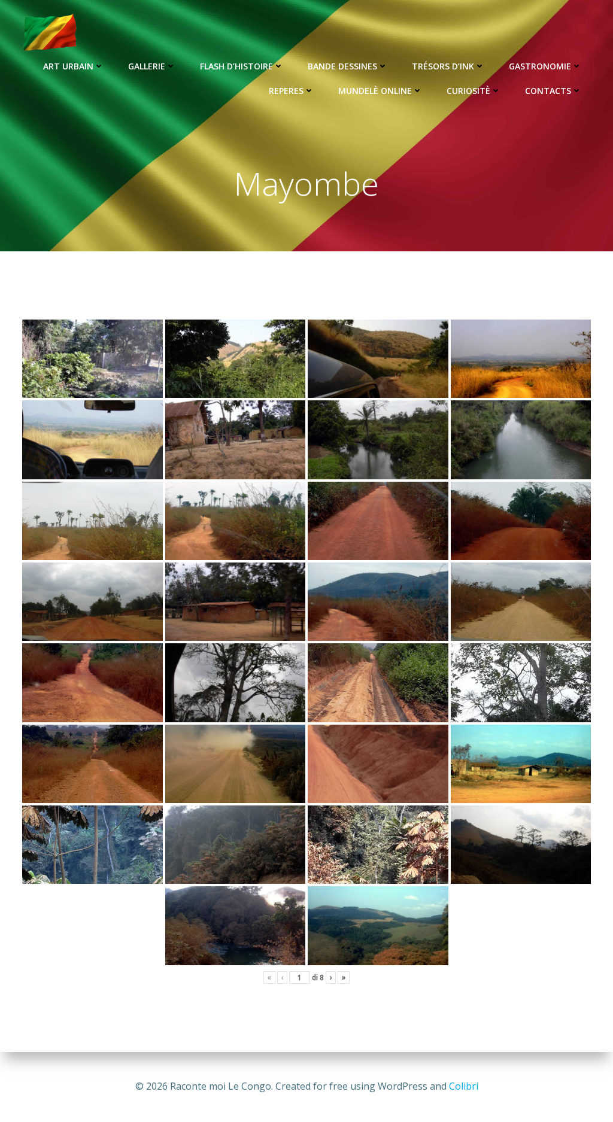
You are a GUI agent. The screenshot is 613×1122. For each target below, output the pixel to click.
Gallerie (146, 66)
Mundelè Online (375, 90)
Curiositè (468, 90)
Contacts (548, 90)
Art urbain (68, 66)
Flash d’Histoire (236, 66)
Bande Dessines (342, 66)
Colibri (463, 1086)
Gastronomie (540, 66)
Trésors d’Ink (443, 66)
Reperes (286, 90)
